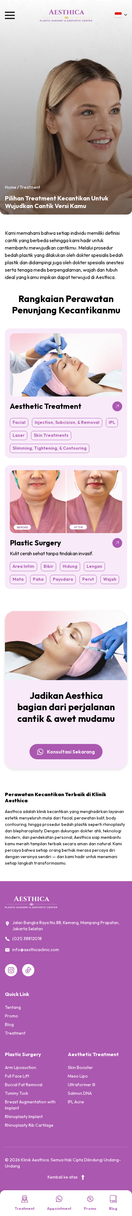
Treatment (15, 1033)
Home (10, 187)
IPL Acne (76, 1102)
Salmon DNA (80, 1093)
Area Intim (23, 566)
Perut (88, 579)
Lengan (94, 566)
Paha (38, 579)
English (102, 32)
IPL (112, 422)
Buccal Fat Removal (23, 1084)
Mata (18, 579)
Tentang (13, 1007)
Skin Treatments (51, 435)
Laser (19, 435)
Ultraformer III (81, 1084)
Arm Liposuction (20, 1067)
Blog (9, 1024)
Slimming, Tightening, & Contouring (50, 448)
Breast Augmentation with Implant (30, 1105)
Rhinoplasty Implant (24, 1116)
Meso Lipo (78, 1076)
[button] (121, 14)
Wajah (109, 579)
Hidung (70, 566)
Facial (19, 422)
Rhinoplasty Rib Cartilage (29, 1125)
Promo (11, 1016)
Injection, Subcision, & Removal (67, 422)
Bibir (48, 566)
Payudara (63, 579)
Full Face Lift (17, 1076)
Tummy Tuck (16, 1093)
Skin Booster (80, 1067)
